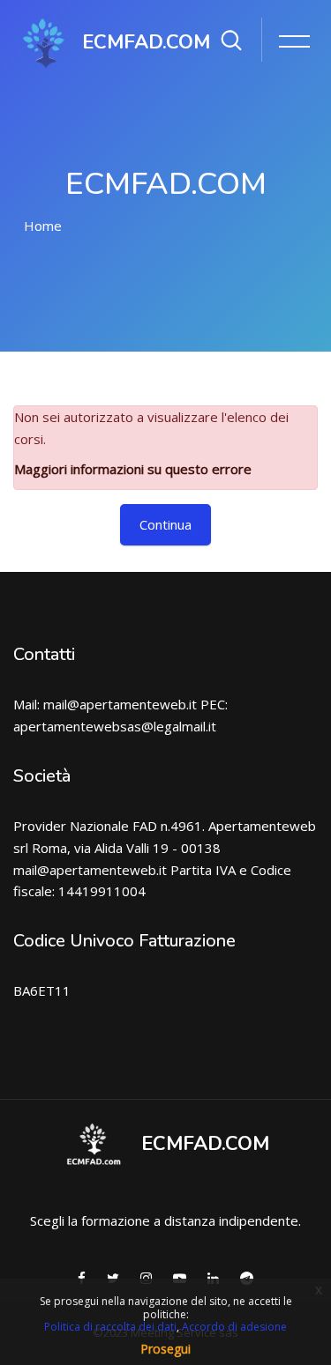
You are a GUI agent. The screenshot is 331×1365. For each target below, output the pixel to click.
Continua (165, 524)
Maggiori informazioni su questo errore (133, 469)
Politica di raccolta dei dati (110, 1326)
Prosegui (165, 1348)
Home (43, 225)
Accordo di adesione (234, 1326)
